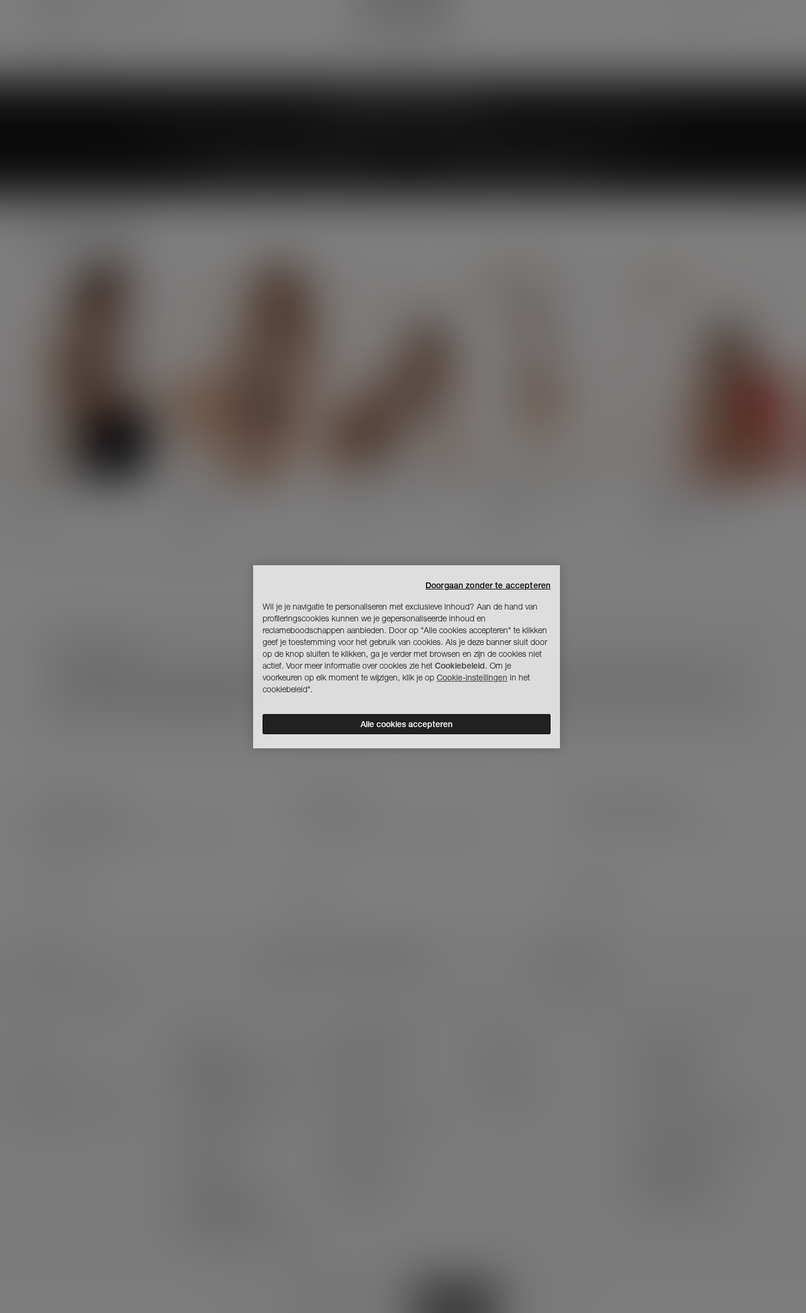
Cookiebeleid (460, 665)
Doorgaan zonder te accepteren (488, 585)
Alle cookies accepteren (407, 724)
